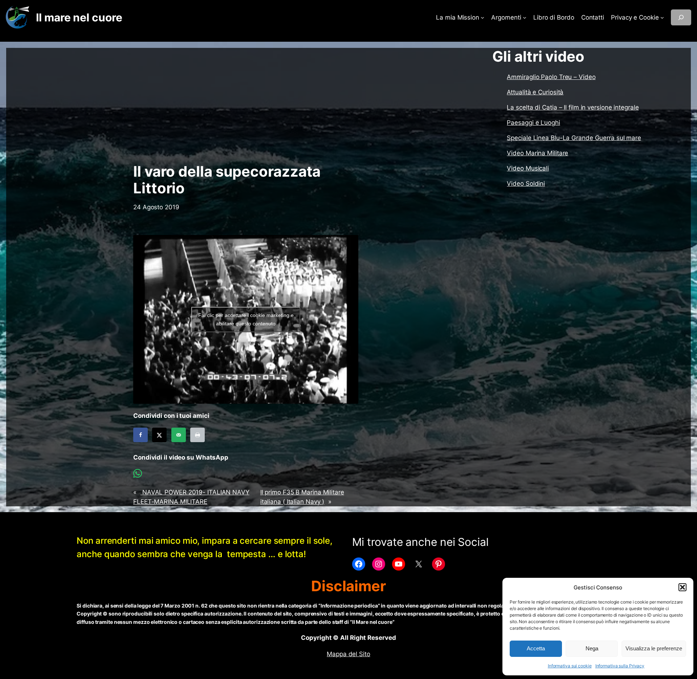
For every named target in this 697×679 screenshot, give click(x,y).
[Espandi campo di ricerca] (681, 17)
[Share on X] (159, 435)
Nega (592, 648)
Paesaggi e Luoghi (533, 122)
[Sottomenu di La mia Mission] (482, 17)
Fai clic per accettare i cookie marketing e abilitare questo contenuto (246, 319)
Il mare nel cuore (79, 17)
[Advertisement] (245, 105)
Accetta (536, 648)
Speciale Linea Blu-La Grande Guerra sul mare (574, 137)
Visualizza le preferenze (653, 648)
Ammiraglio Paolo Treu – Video (551, 77)
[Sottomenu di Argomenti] (524, 17)
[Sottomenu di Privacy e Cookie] (662, 17)
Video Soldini (526, 183)
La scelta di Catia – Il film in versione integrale (573, 107)
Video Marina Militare (537, 153)
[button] (682, 587)
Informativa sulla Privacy (620, 665)
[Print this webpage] (197, 435)
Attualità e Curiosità (535, 92)
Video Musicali (528, 168)
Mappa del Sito (348, 654)
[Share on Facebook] (140, 435)
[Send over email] (178, 435)
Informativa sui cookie (570, 665)
